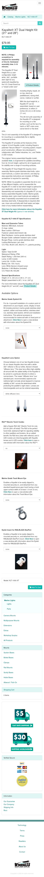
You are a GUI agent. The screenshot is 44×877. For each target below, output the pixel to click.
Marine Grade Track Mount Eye (14, 478)
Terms (22, 830)
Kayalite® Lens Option (11, 358)
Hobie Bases (8, 677)
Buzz (5, 810)
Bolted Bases (8, 657)
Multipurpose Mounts (11, 620)
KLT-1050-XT (32, 17)
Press (22, 836)
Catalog (10, 17)
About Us (22, 846)
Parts (8, 609)
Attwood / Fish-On (10, 682)
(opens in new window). (22, 210)
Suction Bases (9, 652)
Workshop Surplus (10, 635)
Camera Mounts (10, 615)
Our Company (9, 804)
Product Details (33, 85)
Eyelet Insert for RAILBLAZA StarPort (16, 530)
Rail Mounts (8, 667)
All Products (8, 640)
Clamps (6, 662)
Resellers (22, 841)
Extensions (8, 625)
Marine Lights (20, 17)
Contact (22, 852)
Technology (22, 825)
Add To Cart (10, 47)
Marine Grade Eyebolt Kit (12, 299)
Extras (6, 630)
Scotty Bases (8, 672)
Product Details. (30, 286)
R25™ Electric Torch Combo (13, 422)
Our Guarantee (9, 801)
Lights (8, 604)
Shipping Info (8, 807)
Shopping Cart (9, 690)
